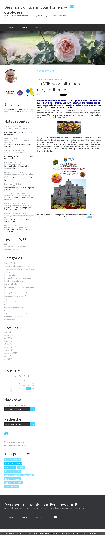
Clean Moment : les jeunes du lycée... (18, 227)
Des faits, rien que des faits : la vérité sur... (18, 129)
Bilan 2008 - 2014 (10, 263)
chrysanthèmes (64, 217)
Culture (7, 272)
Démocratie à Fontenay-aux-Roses (17, 278)
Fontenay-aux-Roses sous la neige (17, 196)
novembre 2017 (10, 347)
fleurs (78, 217)
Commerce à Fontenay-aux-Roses (17, 266)
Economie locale (10, 284)
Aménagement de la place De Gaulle (18, 206)
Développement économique (15, 281)
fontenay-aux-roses (13, 463)
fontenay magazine (12, 459)
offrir (73, 217)
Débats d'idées (10, 275)
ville (82, 217)
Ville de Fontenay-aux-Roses (15, 247)
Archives (24, 27)
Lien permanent (45, 214)
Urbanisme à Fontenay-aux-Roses (17, 314)
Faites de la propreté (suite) (14, 164)
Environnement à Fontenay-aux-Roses (19, 287)
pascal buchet (10, 467)
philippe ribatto (27, 475)
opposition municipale (13, 483)
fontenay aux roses (12, 471)
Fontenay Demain (11, 250)
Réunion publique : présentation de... (18, 186)
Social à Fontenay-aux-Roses (15, 308)
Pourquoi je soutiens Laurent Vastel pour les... (18, 141)
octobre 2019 (9, 335)
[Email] (72, 7)
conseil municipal (11, 475)
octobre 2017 (9, 350)
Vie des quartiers (10, 320)
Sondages (8, 311)
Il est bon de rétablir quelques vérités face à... (18, 153)
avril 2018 (8, 338)
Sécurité (7, 305)
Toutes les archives (10, 362)
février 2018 (9, 344)
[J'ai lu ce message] (103, 533)
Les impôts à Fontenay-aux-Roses (17, 293)
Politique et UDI (10, 302)
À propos (37, 27)
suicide (21, 467)
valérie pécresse (11, 487)
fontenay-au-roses (12, 479)
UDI (5, 244)
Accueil (10, 27)
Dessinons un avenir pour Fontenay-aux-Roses (35, 9)
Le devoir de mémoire (12, 290)
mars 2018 (8, 341)
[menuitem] (10, 27)
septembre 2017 (10, 353)
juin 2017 (7, 356)
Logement (8, 299)
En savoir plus (92, 533)
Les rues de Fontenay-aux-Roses (16, 296)
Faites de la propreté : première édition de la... (19, 175)
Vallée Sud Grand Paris (13, 317)
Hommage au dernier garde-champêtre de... (19, 217)
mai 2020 (7, 332)
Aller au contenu (7, 2)
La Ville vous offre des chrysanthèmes (58, 86)
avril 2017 (8, 359)
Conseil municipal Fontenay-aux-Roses (19, 269)
